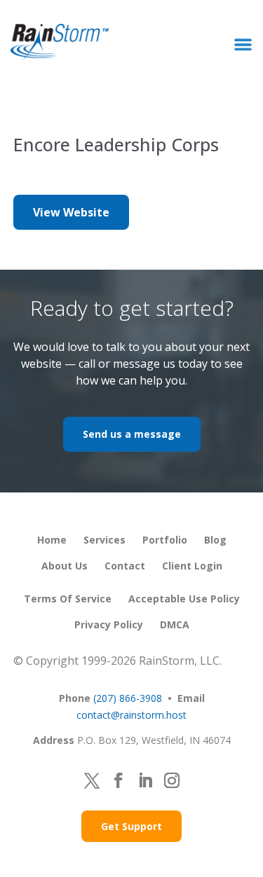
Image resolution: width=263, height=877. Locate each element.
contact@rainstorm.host (131, 714)
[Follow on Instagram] (171, 780)
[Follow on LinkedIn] (145, 780)
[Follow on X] (91, 780)
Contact (124, 565)
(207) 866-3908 (127, 698)
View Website (71, 212)
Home (52, 539)
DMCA (174, 624)
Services (104, 539)
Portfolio (164, 539)
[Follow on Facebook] (118, 780)
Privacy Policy (108, 624)
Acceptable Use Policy (184, 598)
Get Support (131, 826)
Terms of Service (68, 598)
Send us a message (132, 434)
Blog (215, 539)
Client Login (192, 565)
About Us (64, 565)
